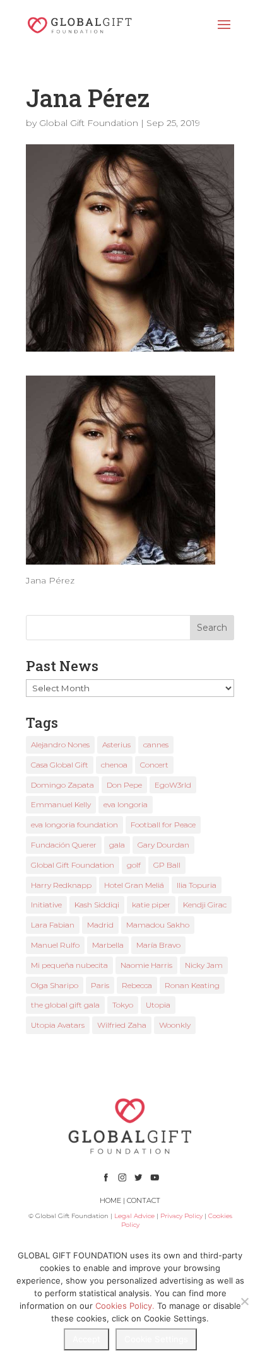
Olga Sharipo (54, 985)
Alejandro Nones (60, 744)
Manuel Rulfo (55, 945)
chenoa (114, 764)
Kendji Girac (205, 904)
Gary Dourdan (163, 844)
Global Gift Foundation (88, 123)
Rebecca (137, 985)
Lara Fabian (52, 924)
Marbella (108, 945)
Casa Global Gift (59, 764)
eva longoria (125, 804)
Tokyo (122, 1004)
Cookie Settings (156, 1339)
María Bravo (158, 945)
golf (134, 865)
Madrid (100, 924)
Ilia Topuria (196, 885)
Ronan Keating (192, 985)
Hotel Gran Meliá (134, 885)
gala (117, 844)
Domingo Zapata (62, 785)
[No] (244, 1301)
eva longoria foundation (74, 824)
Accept (86, 1339)
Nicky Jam (204, 965)
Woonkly (175, 1025)
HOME (110, 1200)
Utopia (158, 1004)
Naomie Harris (146, 965)
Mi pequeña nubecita (69, 965)
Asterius (116, 744)
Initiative (46, 904)
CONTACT (143, 1200)
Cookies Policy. (125, 1306)
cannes (155, 744)
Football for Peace (163, 824)
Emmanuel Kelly (61, 804)
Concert (154, 764)
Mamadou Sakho (157, 924)
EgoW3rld (173, 785)
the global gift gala (65, 1004)
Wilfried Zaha (121, 1025)
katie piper (151, 904)
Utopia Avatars (58, 1025)
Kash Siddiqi (96, 904)
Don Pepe (124, 785)
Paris (100, 985)
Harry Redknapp (61, 885)
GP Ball (166, 865)
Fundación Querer (64, 844)
